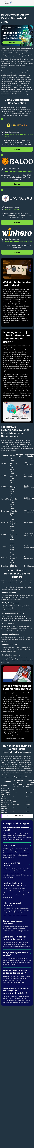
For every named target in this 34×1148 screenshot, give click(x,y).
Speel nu (12, 42)
